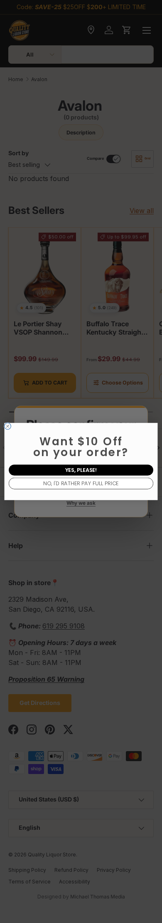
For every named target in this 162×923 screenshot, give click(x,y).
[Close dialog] (8, 426)
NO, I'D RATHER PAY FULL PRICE (80, 483)
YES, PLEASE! (81, 470)
